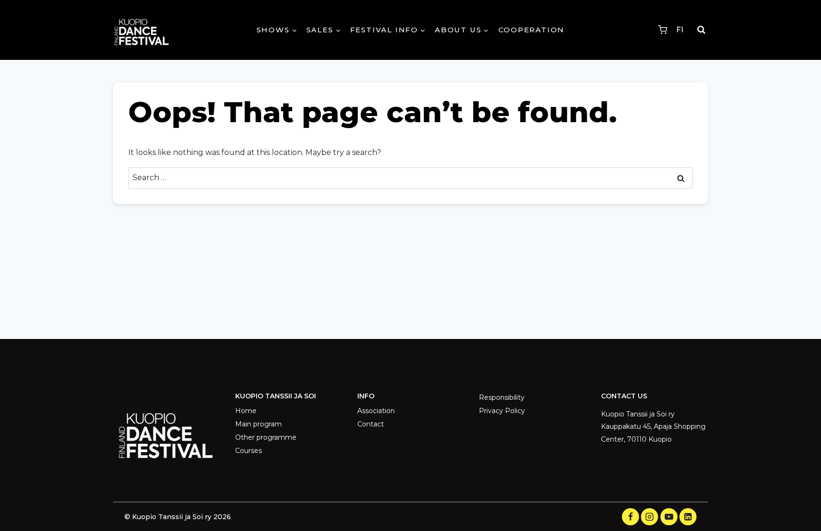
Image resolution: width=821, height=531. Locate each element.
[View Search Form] (701, 30)
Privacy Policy (502, 410)
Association (376, 410)
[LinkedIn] (688, 516)
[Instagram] (649, 516)
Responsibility (502, 397)
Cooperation (531, 29)
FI (679, 29)
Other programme (265, 437)
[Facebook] (630, 516)
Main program (258, 424)
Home (246, 410)
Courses (248, 450)
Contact (370, 424)
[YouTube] (669, 516)
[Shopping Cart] (662, 29)
